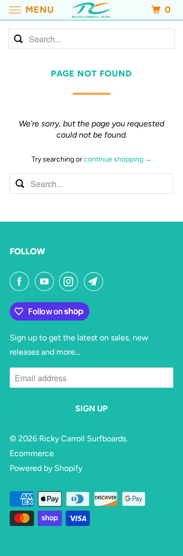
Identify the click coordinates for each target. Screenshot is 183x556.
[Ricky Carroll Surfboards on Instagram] (70, 281)
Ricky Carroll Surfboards (82, 438)
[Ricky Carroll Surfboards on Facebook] (21, 281)
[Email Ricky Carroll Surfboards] (95, 281)
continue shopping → (118, 159)
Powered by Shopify (46, 468)
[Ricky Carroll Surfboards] (91, 10)
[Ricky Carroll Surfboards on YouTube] (46, 281)
